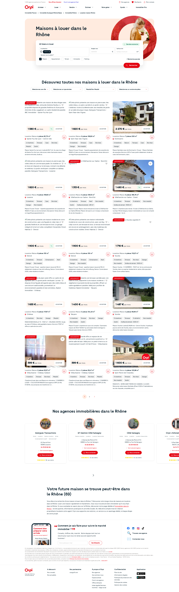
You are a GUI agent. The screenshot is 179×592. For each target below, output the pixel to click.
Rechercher (133, 65)
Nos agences (96, 572)
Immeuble (77, 59)
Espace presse (96, 577)
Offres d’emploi (97, 583)
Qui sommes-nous (97, 575)
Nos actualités (51, 575)
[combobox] (51, 52)
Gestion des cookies (120, 585)
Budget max (94, 48)
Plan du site (118, 572)
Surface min (120, 48)
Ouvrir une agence (97, 580)
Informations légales (120, 575)
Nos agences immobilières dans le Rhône (90, 411)
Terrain (67, 59)
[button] (49, 52)
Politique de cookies (120, 582)
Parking (86, 59)
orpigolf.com (74, 572)
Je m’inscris (95, 543)
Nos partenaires (75, 569)
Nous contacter (47, 455)
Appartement (55, 59)
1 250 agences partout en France (35, 2)
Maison (44, 59)
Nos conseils (51, 572)
